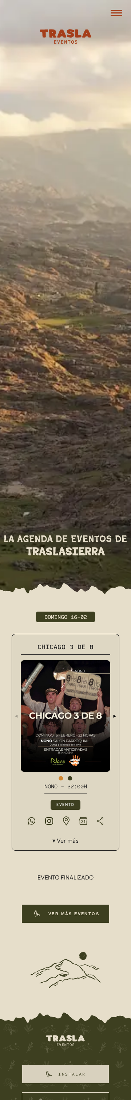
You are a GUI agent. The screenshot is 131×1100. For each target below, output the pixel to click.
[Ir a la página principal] (65, 1041)
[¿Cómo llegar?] (66, 821)
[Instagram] (49, 821)
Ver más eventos (73, 914)
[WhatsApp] (31, 821)
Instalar (72, 1074)
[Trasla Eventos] (65, 37)
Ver (68, 840)
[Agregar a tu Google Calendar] (83, 821)
